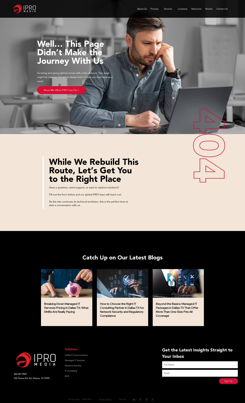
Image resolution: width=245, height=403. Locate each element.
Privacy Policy (105, 399)
